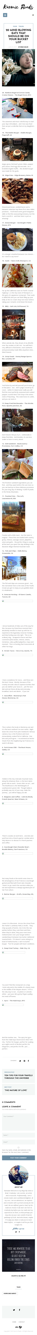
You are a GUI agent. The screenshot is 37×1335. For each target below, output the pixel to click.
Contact (22, 1322)
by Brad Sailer (23, 47)
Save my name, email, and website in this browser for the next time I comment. (16, 1151)
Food (15, 26)
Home (14, 1322)
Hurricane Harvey (10, 1293)
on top (18, 1327)
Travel (21, 26)
